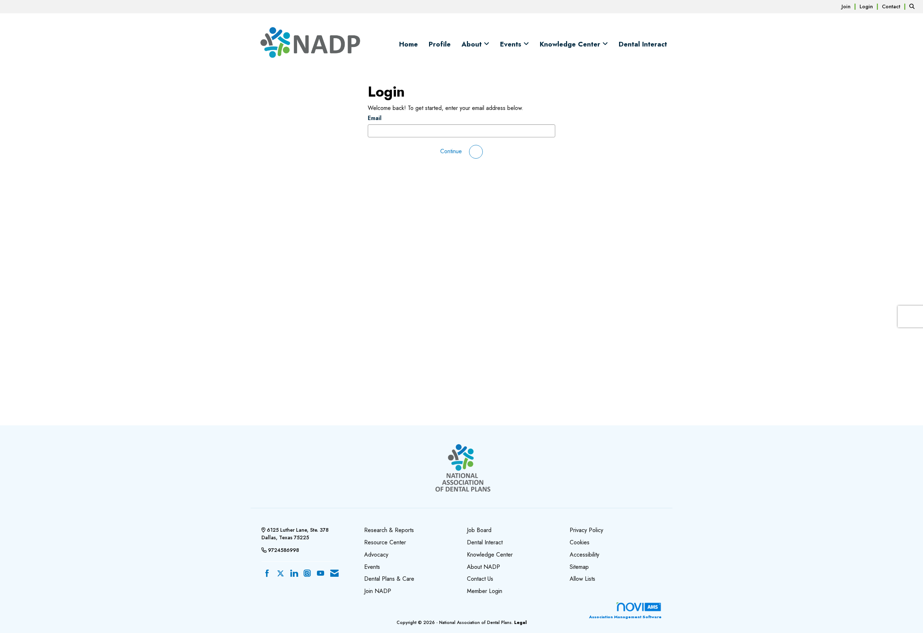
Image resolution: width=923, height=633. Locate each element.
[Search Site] (913, 6)
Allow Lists (582, 579)
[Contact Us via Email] (334, 573)
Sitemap (579, 567)
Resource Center (385, 542)
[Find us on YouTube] (320, 573)
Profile (440, 44)
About (473, 44)
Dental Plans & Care (389, 579)
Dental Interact (643, 44)
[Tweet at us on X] (280, 573)
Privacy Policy (586, 530)
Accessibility (584, 554)
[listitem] (850, 6)
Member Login (484, 591)
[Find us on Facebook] (267, 573)
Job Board (479, 530)
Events (512, 44)
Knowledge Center (571, 44)
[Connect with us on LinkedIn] (294, 573)
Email (374, 118)
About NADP (483, 567)
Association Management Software (625, 617)
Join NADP (377, 591)
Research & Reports (389, 530)
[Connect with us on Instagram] (307, 573)
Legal (520, 622)
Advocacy (376, 554)
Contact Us (480, 579)
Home (408, 44)
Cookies (579, 542)
